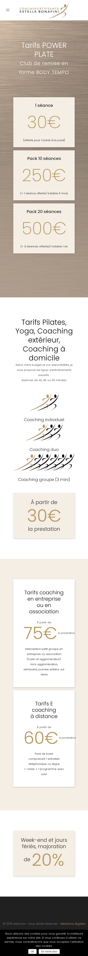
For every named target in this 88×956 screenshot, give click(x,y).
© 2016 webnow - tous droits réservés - (32, 924)
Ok (32, 951)
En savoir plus (49, 951)
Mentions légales (73, 924)
